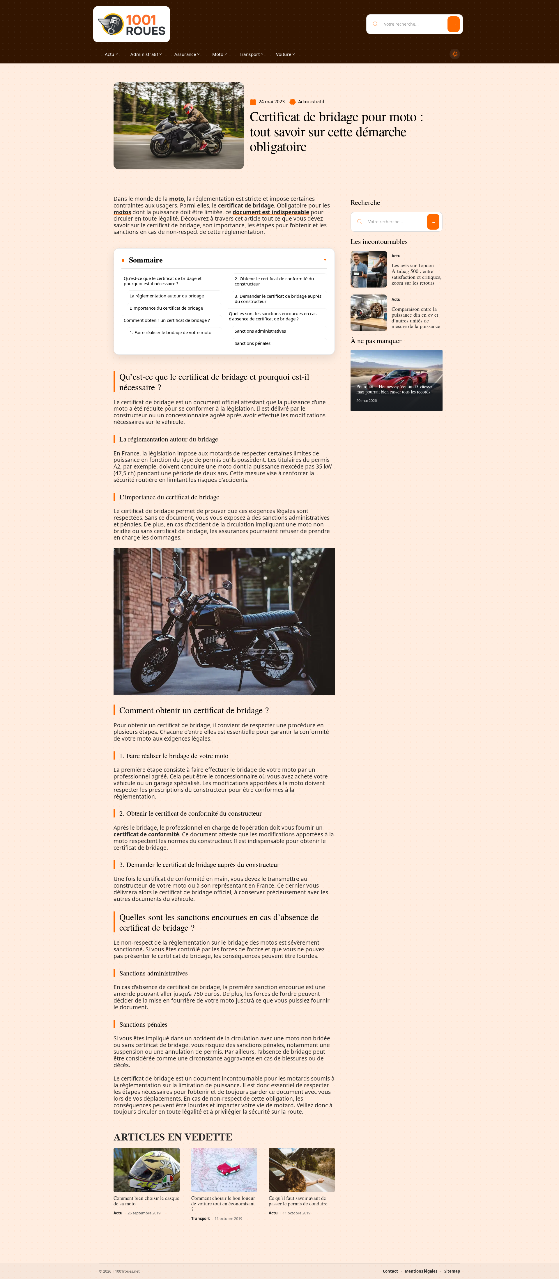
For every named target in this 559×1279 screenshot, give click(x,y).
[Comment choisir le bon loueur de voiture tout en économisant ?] (224, 1170)
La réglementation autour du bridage (167, 296)
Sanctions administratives (260, 331)
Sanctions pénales (252, 343)
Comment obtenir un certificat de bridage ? (167, 320)
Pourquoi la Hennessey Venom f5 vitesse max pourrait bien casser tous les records (394, 389)
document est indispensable (271, 212)
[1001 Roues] (132, 24)
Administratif (311, 101)
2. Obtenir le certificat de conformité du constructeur (274, 281)
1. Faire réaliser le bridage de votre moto (170, 332)
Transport (200, 1218)
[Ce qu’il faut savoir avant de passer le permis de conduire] (302, 1170)
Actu (118, 1213)
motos (122, 212)
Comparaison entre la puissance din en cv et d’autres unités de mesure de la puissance (416, 317)
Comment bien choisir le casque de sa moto (146, 1201)
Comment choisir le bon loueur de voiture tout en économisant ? (223, 1203)
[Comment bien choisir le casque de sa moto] (147, 1170)
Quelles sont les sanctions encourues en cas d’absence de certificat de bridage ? (272, 316)
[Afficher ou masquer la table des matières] (245, 259)
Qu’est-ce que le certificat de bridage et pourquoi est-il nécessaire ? (162, 280)
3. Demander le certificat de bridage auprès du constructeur (278, 298)
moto (176, 199)
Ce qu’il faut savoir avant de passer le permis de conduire (298, 1201)
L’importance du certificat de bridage (166, 308)
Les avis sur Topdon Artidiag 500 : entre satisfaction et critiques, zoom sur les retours (417, 274)
